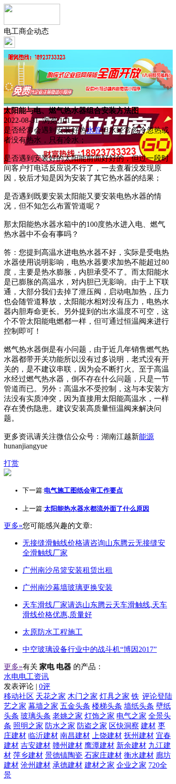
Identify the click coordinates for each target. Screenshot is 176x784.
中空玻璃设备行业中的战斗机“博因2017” (90, 649)
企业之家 (131, 765)
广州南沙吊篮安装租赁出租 (68, 570)
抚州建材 (139, 735)
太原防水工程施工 (53, 632)
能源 (146, 437)
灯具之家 (114, 696)
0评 (44, 686)
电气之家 (131, 716)
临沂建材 (43, 735)
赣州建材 (68, 745)
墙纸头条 (139, 706)
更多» (13, 526)
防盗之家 (92, 726)
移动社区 (19, 696)
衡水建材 (139, 755)
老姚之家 (68, 716)
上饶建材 (107, 735)
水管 (93, 130)
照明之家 (28, 726)
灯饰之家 (99, 716)
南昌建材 (75, 735)
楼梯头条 (107, 706)
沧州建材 (36, 765)
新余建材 (131, 745)
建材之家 (99, 765)
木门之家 (83, 696)
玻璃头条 (36, 716)
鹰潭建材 (99, 745)
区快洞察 (124, 726)
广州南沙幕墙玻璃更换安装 (68, 587)
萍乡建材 (28, 755)
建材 (148, 726)
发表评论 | (27, 686)
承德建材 (68, 765)
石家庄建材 (103, 755)
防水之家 (60, 726)
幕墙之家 (43, 706)
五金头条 (75, 706)
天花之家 (51, 696)
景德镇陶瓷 (64, 755)
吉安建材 (36, 745)
